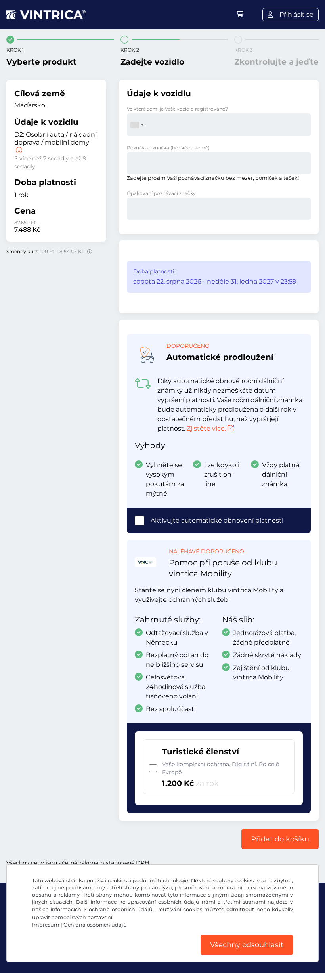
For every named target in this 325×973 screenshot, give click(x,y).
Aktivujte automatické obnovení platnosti (217, 520)
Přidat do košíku (280, 839)
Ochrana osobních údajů (95, 925)
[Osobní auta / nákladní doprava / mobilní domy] (18, 150)
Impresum (45, 925)
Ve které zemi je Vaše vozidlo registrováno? (177, 109)
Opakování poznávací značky (161, 193)
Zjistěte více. (206, 428)
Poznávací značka (168, 148)
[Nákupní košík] (239, 14)
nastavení (99, 917)
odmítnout (240, 909)
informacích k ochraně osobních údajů (102, 909)
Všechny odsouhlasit (246, 945)
